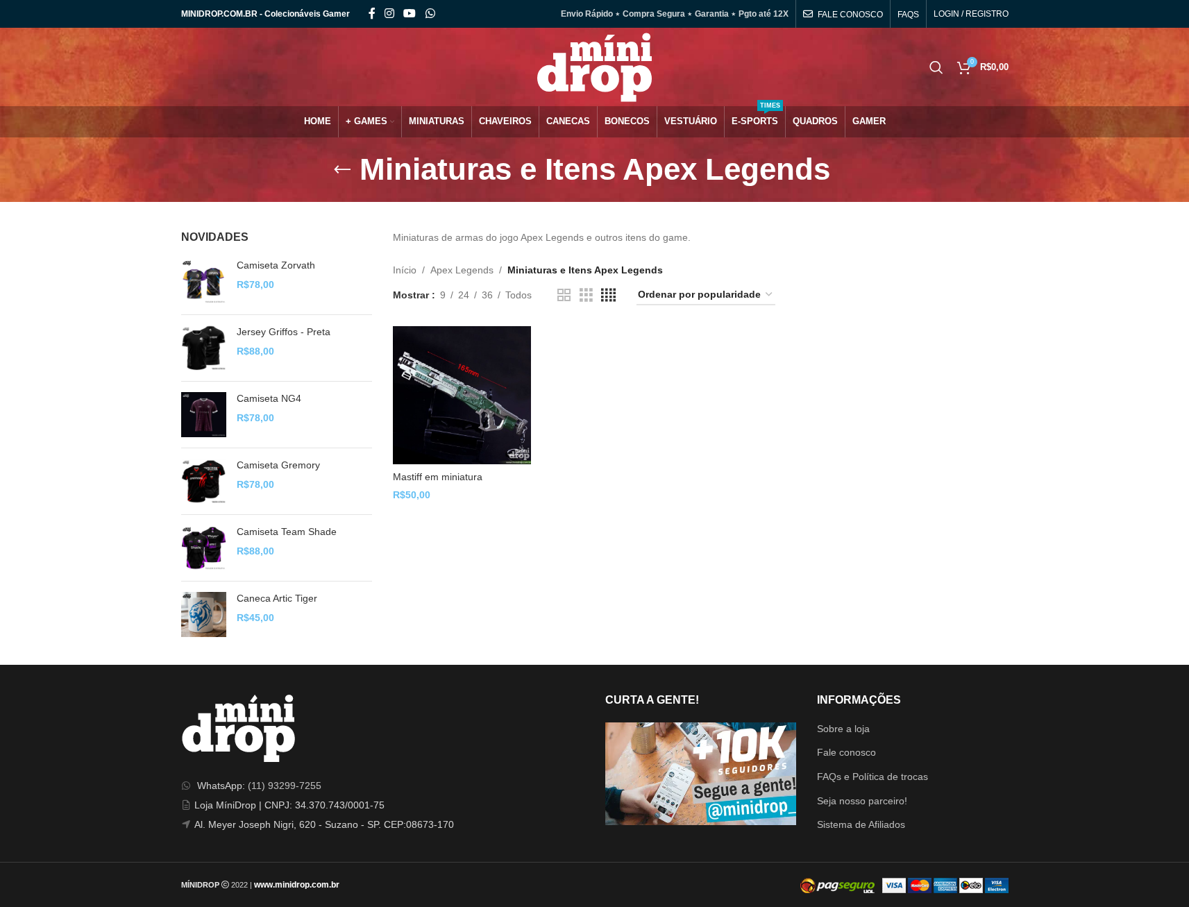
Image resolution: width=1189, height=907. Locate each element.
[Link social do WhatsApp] (430, 13)
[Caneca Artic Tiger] (203, 614)
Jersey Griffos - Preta (283, 331)
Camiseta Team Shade (287, 531)
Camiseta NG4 (269, 398)
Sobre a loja (843, 728)
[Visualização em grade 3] (586, 295)
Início (404, 270)
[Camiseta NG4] (203, 414)
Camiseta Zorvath (276, 265)
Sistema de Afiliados (861, 824)
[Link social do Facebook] (372, 13)
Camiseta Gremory (278, 465)
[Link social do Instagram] (389, 13)
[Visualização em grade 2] (564, 295)
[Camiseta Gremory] (203, 481)
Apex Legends (462, 270)
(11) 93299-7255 (284, 785)
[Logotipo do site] (594, 65)
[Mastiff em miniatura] (462, 395)
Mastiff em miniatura (437, 476)
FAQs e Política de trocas (872, 776)
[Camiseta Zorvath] (203, 281)
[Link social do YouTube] (410, 13)
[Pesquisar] (936, 67)
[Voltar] (342, 170)
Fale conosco (846, 752)
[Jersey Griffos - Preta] (203, 348)
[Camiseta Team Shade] (203, 547)
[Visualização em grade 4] (608, 295)
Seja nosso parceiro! (862, 800)
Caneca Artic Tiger (277, 598)
